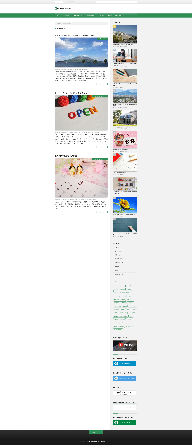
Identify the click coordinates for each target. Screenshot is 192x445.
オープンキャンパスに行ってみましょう (72, 93)
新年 (126, 312)
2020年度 (129, 289)
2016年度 (116, 289)
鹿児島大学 (77, 69)
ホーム (57, 15)
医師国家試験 (131, 302)
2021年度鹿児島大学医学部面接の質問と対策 (123, 44)
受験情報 (117, 266)
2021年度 (64, 69)
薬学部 (127, 323)
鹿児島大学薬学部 (95, 132)
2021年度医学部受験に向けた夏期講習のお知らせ (124, 214)
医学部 (68, 69)
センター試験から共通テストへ (120, 172)
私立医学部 (122, 319)
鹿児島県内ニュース (119, 274)
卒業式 (115, 306)
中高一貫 (124, 296)
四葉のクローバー (132, 306)
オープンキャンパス (71, 132)
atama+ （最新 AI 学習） (78, 15)
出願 (128, 299)
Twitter (110, 15)
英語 (123, 323)
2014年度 (64, 132)
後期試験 (133, 309)
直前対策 (116, 319)
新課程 (130, 312)
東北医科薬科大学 (124, 316)
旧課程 (134, 312)
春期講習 (116, 316)
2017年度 (122, 289)
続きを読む (102, 84)
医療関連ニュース (119, 262)
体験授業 (130, 296)
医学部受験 (72, 69)
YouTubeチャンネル (119, 15)
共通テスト (123, 87)
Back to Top (96, 432)
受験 (76, 199)
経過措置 (129, 319)
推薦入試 (116, 312)
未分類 (103, 38)
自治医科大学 (117, 323)
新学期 (121, 312)
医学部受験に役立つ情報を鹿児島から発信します (100, 441)
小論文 (128, 309)
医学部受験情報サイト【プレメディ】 (96, 15)
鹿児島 (115, 326)
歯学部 (79, 199)
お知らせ (117, 247)
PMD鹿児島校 (66, 15)
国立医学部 (116, 309)
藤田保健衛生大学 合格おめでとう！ (121, 149)
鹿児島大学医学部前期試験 (66, 156)
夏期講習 (123, 309)
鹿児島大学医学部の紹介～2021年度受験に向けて (75, 35)
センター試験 (118, 251)
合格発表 (125, 306)
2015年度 (129, 286)
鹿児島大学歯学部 (92, 199)
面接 (131, 323)
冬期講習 (123, 299)
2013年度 (116, 286)
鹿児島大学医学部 (84, 69)
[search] (136, 2)
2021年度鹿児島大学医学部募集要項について (123, 127)
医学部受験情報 (101, 96)
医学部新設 (123, 302)
